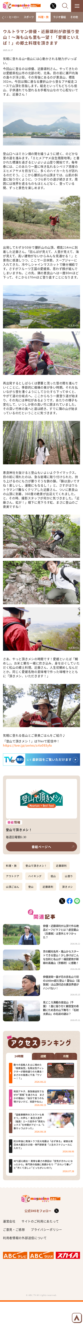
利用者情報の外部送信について (25, 1238)
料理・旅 (43, 17)
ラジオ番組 (59, 17)
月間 (66, 1056)
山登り (69, 876)
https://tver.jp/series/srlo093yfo (27, 745)
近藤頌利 (61, 865)
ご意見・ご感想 (14, 1229)
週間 (43, 1056)
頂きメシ (67, 886)
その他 (74, 17)
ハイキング (35, 876)
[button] (3, 18)
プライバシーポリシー (46, 1229)
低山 (53, 876)
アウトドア (12, 876)
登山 (31, 886)
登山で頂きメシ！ (36, 865)
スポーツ (29, 17)
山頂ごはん (12, 886)
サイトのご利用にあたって (40, 1221)
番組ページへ (41, 847)
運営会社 (9, 1221)
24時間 (18, 1056)
